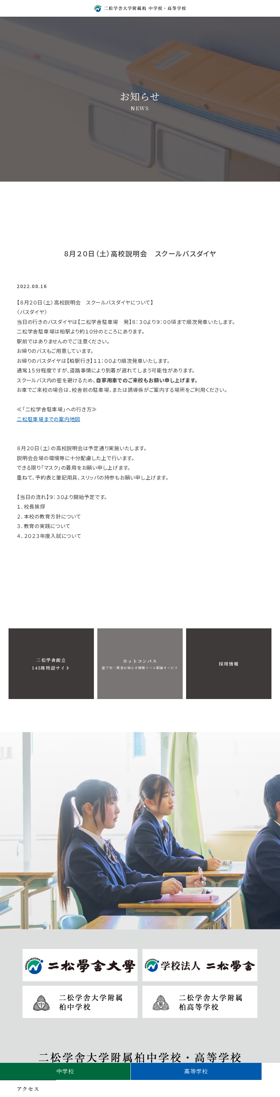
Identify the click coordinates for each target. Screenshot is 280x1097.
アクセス (28, 1088)
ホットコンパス (140, 664)
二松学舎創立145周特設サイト (51, 664)
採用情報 (229, 663)
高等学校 (196, 1071)
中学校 (65, 1071)
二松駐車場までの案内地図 (48, 419)
